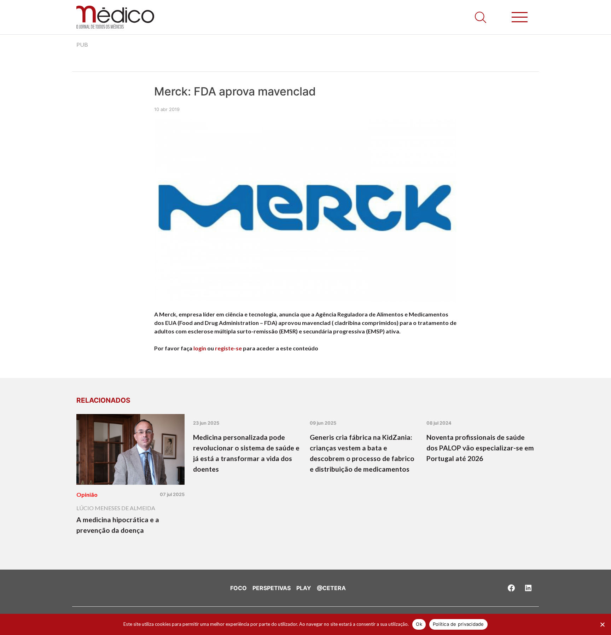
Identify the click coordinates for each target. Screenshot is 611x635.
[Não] (602, 624)
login (199, 348)
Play (303, 588)
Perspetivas (271, 588)
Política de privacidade (458, 624)
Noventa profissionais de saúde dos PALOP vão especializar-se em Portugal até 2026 (480, 447)
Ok (419, 624)
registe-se (228, 348)
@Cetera (331, 588)
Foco (238, 588)
